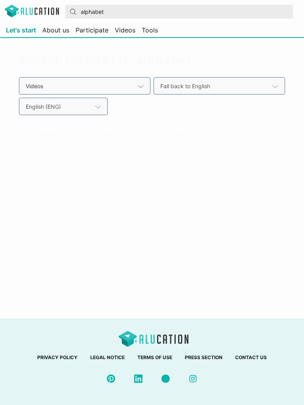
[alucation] (32, 11)
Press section (203, 357)
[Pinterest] (111, 378)
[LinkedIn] (138, 378)
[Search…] (73, 12)
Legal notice (107, 357)
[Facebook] (165, 378)
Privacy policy (57, 357)
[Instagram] (193, 378)
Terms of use (154, 357)
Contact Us (251, 357)
